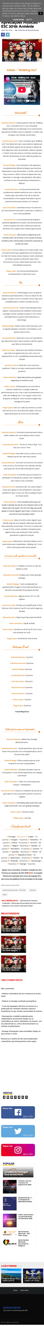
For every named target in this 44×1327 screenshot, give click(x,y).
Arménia (33, 890)
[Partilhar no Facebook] (3, 35)
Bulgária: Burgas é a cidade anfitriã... (10, 1279)
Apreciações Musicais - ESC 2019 (14, 890)
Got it (29, 20)
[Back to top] (38, 1322)
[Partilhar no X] (8, 35)
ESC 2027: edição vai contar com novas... (32, 1279)
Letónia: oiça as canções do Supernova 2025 (24, 1183)
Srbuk (5, 895)
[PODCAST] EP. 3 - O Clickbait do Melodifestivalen (25, 1200)
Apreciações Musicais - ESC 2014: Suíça (24, 1233)
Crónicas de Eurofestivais (28, 30)
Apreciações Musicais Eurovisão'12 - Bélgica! (23, 1243)
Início (15, 1290)
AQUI (31, 873)
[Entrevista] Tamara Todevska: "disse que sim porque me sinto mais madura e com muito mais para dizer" (21, 903)
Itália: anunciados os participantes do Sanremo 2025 (25, 1216)
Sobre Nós (24, 1290)
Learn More (18, 20)
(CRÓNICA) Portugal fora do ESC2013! (16, 1173)
